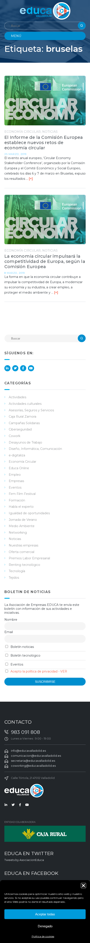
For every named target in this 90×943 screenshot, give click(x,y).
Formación (17, 500)
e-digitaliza (17, 455)
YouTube (31, 368)
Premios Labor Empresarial (29, 558)
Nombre (10, 620)
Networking (18, 533)
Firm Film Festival (22, 494)
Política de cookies (43, 936)
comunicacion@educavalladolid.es (36, 755)
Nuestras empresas (23, 545)
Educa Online (19, 468)
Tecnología (17, 571)
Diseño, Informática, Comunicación (35, 449)
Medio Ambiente (22, 526)
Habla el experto (21, 507)
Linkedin (7, 368)
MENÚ (16, 36)
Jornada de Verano (23, 520)
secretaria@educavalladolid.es (33, 760)
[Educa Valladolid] (45, 10)
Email (8, 632)
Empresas (16, 481)
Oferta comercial (21, 552)
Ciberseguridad (20, 429)
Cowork (14, 436)
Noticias (50, 132)
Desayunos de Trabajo (25, 442)
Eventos (15, 487)
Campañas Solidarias (24, 423)
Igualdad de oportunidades (29, 513)
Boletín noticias (22, 647)
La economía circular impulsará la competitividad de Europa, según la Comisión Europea (44, 261)
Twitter (15, 368)
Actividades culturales (25, 404)
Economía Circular (22, 132)
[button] (83, 885)
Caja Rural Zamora (22, 417)
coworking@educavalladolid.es (33, 765)
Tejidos (14, 578)
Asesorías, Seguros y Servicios (31, 410)
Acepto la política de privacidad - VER (38, 671)
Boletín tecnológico (25, 655)
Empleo (15, 475)
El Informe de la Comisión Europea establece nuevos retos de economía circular (43, 142)
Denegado (45, 926)
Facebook (23, 368)
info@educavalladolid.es (28, 750)
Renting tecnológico (24, 565)
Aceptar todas (45, 914)
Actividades (17, 397)
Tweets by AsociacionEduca (24, 860)
